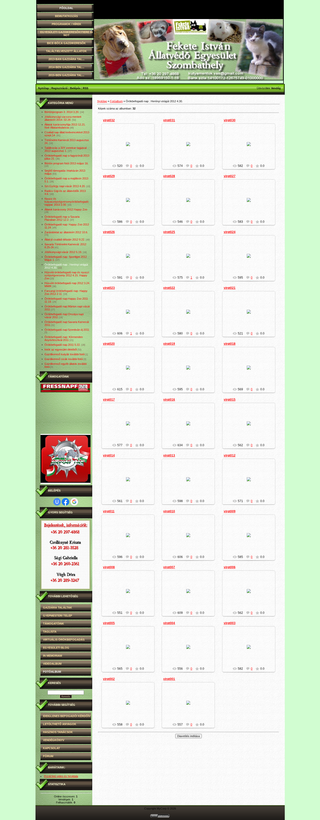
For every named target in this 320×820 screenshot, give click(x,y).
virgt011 (108, 511)
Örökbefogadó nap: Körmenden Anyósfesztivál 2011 (63, 338)
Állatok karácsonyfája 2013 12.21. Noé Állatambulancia (65, 126)
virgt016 (169, 399)
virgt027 (230, 176)
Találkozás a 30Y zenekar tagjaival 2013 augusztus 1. (65, 149)
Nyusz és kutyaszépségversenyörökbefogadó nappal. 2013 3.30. (66, 201)
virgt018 (230, 343)
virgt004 (169, 623)
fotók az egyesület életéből (60, 349)
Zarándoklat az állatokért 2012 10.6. (66, 232)
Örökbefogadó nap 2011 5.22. (62, 344)
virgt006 (230, 567)
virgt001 (169, 679)
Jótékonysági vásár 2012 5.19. (63, 252)
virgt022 (169, 288)
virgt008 (109, 567)
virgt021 (230, 288)
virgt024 (230, 232)
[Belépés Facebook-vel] (65, 502)
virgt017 (109, 399)
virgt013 (169, 455)
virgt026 (109, 232)
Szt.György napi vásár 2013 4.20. (65, 186)
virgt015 (230, 399)
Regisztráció (59, 88)
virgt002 (109, 679)
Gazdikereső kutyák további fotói (64, 354)
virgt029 (109, 176)
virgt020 (109, 343)
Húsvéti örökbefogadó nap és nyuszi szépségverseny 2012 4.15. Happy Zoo (66, 275)
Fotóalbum (116, 101)
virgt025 (169, 232)
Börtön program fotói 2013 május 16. (66, 163)
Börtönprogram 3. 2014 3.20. (61, 111)
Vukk (130, 148)
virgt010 (169, 511)
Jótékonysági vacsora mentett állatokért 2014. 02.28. (62, 118)
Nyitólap (43, 88)
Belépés (75, 88)
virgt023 (109, 288)
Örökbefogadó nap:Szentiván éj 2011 (66, 329)
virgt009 (230, 511)
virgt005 (109, 623)
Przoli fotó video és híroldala (61, 776)
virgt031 (169, 120)
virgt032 (109, 120)
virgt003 (230, 623)
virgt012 (230, 455)
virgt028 (169, 176)
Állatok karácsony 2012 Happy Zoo (65, 209)
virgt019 (169, 343)
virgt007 (169, 567)
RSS (85, 88)
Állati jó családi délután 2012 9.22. (64, 239)
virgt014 (109, 455)
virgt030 (230, 120)
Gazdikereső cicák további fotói (63, 359)
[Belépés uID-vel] (57, 502)
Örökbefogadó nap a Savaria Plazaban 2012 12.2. (62, 218)
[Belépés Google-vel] (74, 502)
